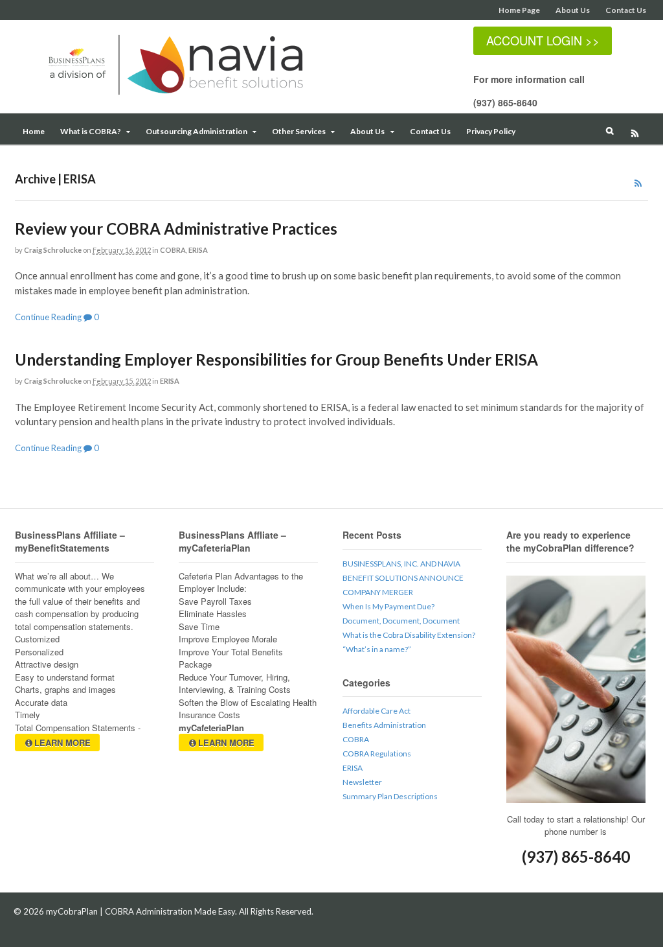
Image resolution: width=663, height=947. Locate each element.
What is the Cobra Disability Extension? (409, 635)
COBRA (173, 250)
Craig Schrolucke (53, 250)
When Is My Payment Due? (388, 606)
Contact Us (625, 10)
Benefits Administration (384, 725)
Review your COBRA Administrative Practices (176, 228)
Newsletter (362, 782)
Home (34, 131)
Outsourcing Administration (196, 131)
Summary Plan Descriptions (390, 796)
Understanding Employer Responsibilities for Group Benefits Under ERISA (276, 359)
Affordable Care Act (376, 711)
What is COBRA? (90, 131)
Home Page (519, 10)
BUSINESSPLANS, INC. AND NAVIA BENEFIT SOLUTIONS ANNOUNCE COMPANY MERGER (403, 578)
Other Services (299, 131)
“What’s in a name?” (377, 649)
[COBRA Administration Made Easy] (190, 96)
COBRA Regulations (377, 753)
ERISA (198, 250)
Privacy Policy (490, 131)
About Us (573, 10)
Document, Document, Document (401, 620)
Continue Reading (48, 317)
